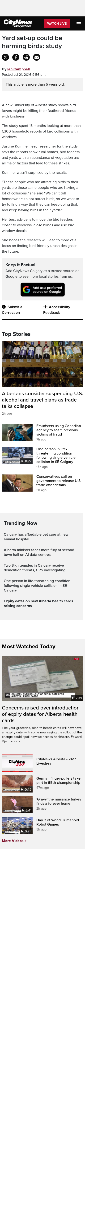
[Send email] (36, 57)
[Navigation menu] (79, 23)
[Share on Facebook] (15, 57)
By (16, 69)
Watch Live (57, 24)
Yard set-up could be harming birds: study (32, 42)
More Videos (13, 840)
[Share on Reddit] (26, 57)
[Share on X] (5, 57)
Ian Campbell (18, 69)
